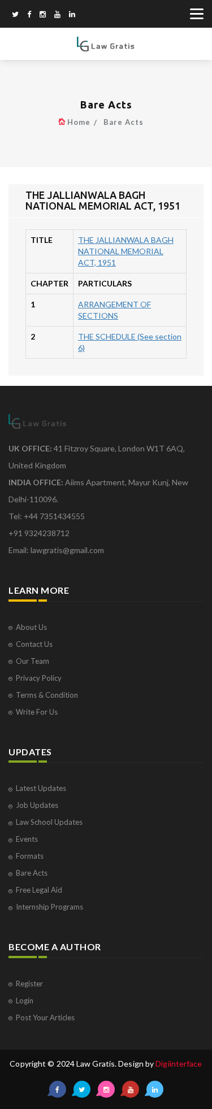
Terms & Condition (47, 694)
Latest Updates (41, 788)
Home (78, 122)
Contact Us (34, 644)
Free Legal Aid (39, 889)
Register (29, 983)
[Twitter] (15, 15)
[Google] (42, 15)
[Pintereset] (72, 15)
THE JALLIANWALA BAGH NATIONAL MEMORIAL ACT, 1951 (126, 251)
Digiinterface (178, 1063)
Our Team (32, 661)
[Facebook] (29, 15)
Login (24, 1000)
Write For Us (37, 711)
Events (27, 838)
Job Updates (37, 805)
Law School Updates (49, 822)
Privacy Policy (39, 677)
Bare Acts (123, 122)
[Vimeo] (57, 15)
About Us (31, 627)
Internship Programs (49, 906)
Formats (30, 855)
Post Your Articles (45, 1017)
